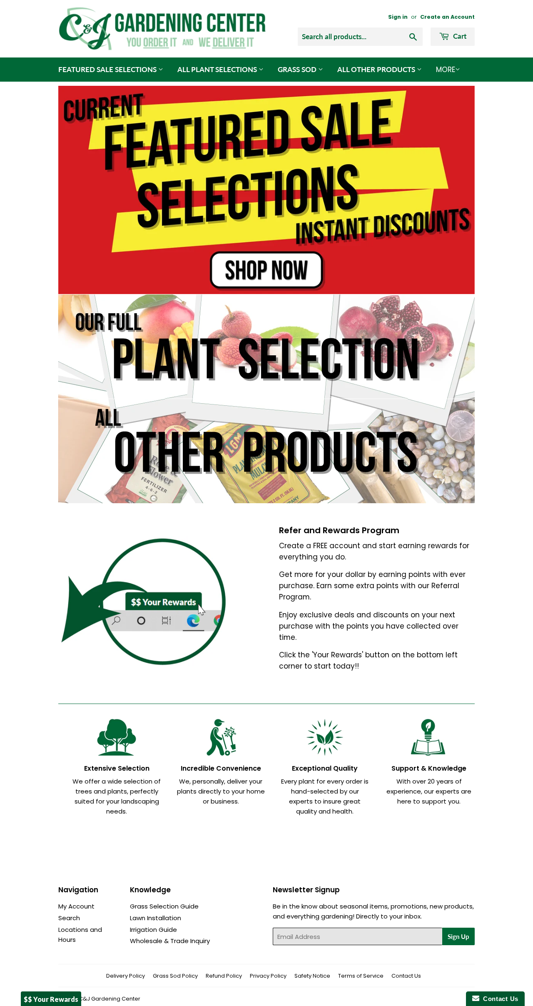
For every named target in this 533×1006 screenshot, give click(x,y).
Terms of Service (361, 976)
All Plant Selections (218, 69)
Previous (76, 190)
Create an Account (447, 16)
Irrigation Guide (153, 929)
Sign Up (458, 936)
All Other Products (377, 69)
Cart (458, 36)
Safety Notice (312, 976)
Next (457, 190)
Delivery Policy (125, 976)
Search (69, 918)
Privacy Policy (268, 976)
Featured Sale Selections (108, 69)
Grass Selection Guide (164, 906)
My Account (76, 906)
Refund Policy (224, 976)
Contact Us (406, 976)
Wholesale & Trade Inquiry (170, 940)
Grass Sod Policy (175, 976)
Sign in (398, 16)
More (445, 70)
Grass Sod (298, 69)
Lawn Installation (155, 918)
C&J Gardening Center (109, 999)
